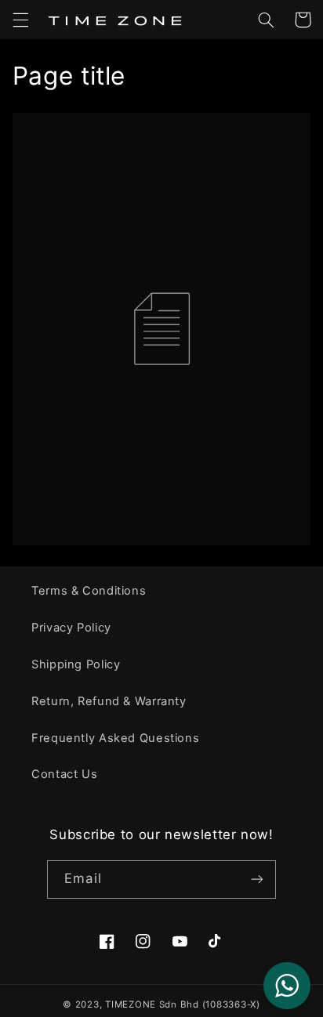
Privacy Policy (71, 628)
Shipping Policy (75, 664)
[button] (20, 20)
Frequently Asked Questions (115, 738)
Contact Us (64, 774)
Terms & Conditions (88, 591)
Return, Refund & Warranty (109, 701)
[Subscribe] (256, 879)
